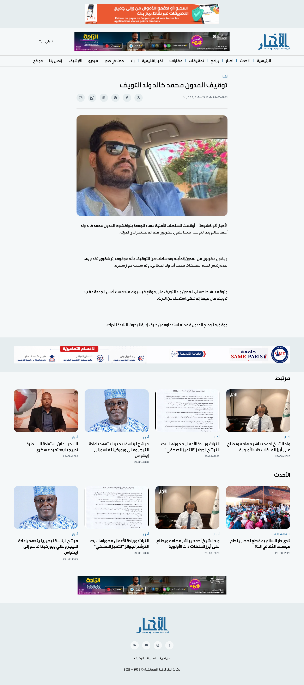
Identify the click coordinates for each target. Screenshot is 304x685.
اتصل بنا (152, 658)
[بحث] (40, 41)
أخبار (229, 61)
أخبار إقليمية (152, 61)
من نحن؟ (165, 658)
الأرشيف (75, 61)
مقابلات (175, 61)
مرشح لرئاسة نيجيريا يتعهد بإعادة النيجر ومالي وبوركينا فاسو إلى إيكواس (119, 450)
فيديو (93, 61)
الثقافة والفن (281, 534)
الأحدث (245, 61)
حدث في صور (114, 61)
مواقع (38, 61)
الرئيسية (264, 61)
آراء (133, 61)
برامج (215, 61)
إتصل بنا (55, 61)
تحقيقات (196, 61)
